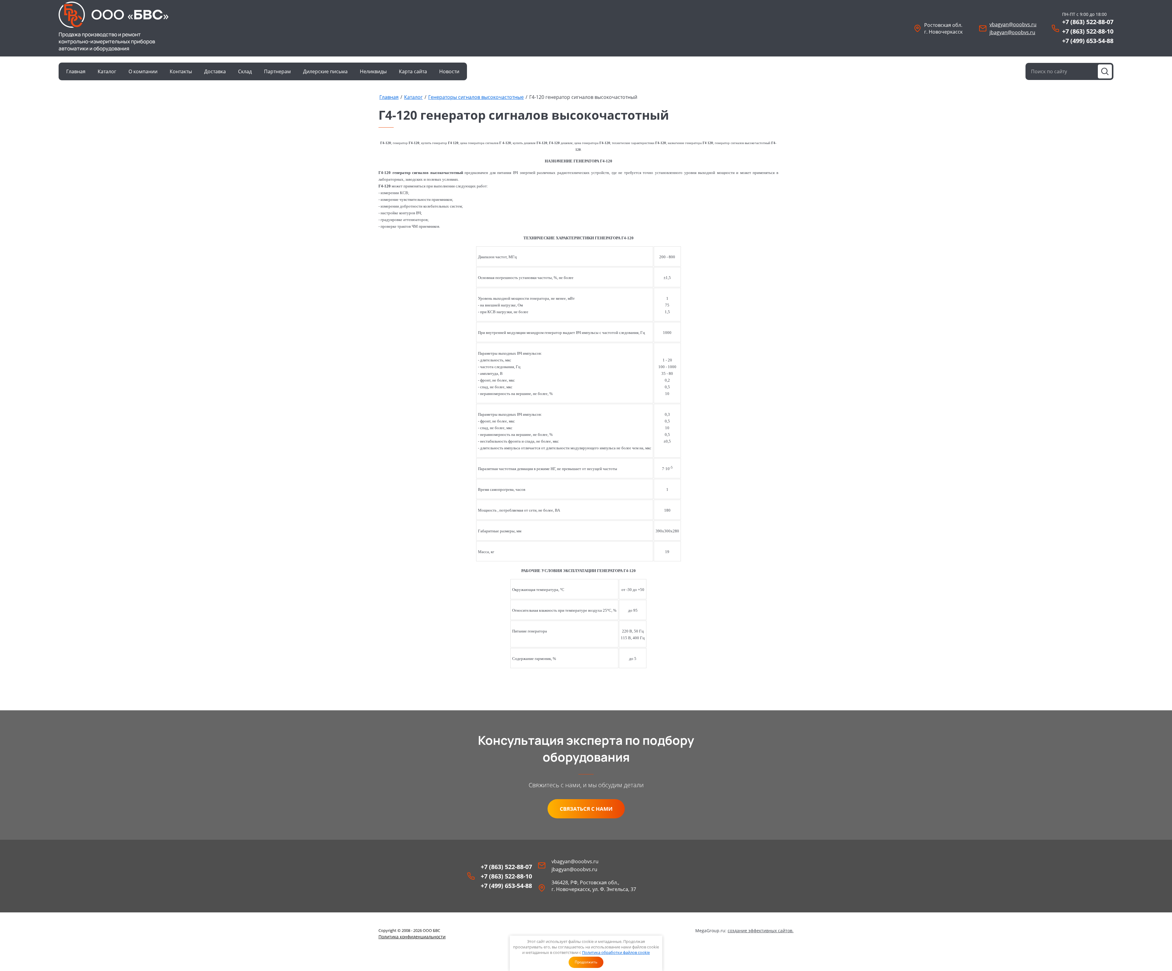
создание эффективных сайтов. (761, 930)
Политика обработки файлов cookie (616, 952)
